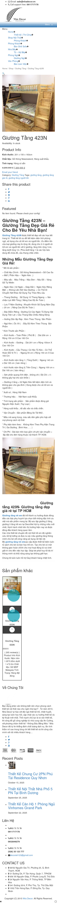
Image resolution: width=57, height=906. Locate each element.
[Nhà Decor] (16, 14)
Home (11, 31)
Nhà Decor (28, 898)
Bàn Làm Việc (20, 63)
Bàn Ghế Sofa (20, 46)
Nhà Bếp (12, 49)
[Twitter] (9, 191)
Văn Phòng (13, 61)
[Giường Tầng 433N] (12, 585)
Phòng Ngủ (13, 55)
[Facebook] (8, 189)
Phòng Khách (20, 40)
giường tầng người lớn (19, 177)
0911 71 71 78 (15, 828)
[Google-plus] (9, 742)
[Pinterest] (9, 194)
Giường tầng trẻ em (12, 515)
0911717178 (14, 831)
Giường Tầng (20, 68)
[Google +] (9, 197)
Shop (11, 68)
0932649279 (14, 841)
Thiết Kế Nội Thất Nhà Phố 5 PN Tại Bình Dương (30, 790)
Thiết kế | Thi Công (23, 34)
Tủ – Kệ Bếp (19, 52)
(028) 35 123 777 (16, 851)
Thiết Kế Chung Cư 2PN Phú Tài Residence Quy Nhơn (30, 775)
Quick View (12, 629)
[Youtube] (9, 745)
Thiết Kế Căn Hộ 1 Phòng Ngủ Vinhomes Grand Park (31, 805)
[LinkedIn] (9, 200)
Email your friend (10, 172)
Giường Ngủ (19, 58)
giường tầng (36, 175)
